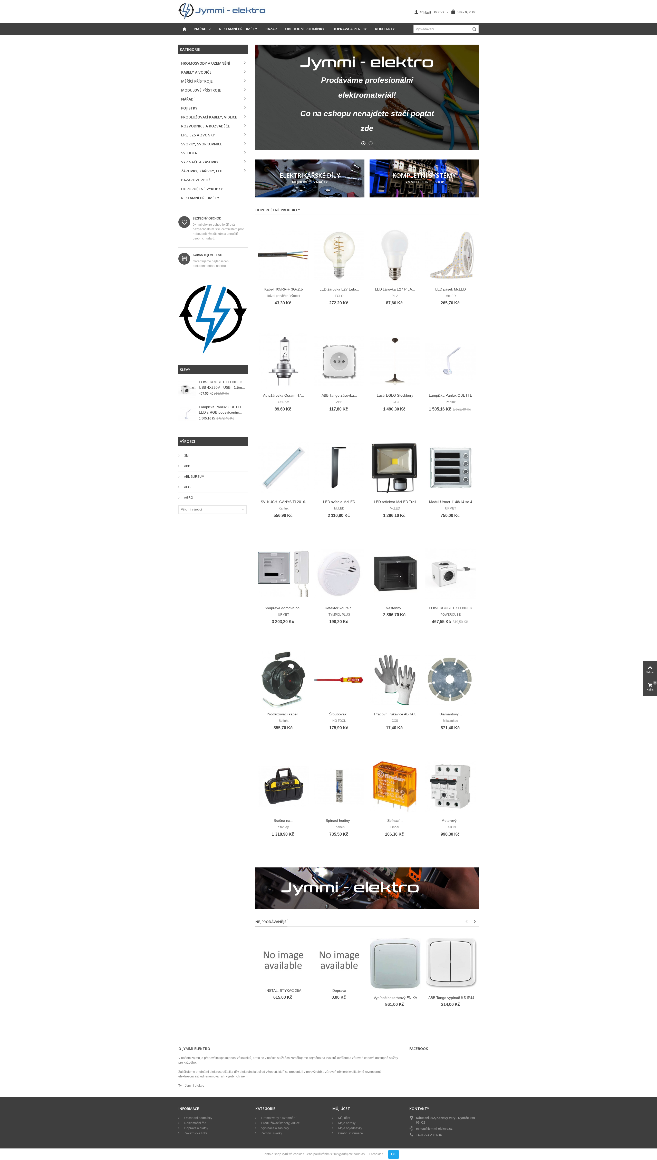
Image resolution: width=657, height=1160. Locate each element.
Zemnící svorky (271, 1133)
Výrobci (187, 441)
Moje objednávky (349, 1128)
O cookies (376, 1154)
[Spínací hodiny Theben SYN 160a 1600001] (339, 786)
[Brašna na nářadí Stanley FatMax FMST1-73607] (283, 786)
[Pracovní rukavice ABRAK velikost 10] (395, 680)
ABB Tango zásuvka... (339, 395)
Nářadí (201, 28)
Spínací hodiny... (339, 820)
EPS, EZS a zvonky (198, 135)
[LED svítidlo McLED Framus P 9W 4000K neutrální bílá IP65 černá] (339, 468)
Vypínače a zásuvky (199, 161)
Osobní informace (350, 1133)
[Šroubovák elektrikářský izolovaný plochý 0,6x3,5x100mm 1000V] (339, 680)
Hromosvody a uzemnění (205, 63)
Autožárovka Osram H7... (283, 395)
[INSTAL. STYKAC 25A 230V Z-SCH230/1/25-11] (283, 960)
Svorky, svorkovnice (201, 144)
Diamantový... (450, 714)
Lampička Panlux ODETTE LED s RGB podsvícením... (220, 409)
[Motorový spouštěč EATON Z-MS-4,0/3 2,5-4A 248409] (450, 786)
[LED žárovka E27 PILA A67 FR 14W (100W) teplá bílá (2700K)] (395, 255)
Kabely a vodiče (196, 72)
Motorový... (450, 820)
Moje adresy (346, 1123)
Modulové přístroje (201, 90)
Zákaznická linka (195, 1133)
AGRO (188, 497)
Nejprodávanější (271, 921)
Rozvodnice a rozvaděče (205, 126)
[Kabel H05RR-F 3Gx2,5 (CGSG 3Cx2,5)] (283, 255)
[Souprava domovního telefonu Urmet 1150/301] (283, 574)
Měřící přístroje (197, 81)
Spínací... (395, 820)
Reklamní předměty (238, 28)
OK (393, 1154)
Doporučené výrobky (202, 188)
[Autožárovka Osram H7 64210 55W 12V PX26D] (283, 361)
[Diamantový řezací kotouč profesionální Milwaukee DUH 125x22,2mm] (450, 680)
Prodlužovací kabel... (284, 714)
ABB (186, 466)
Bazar (271, 28)
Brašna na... (283, 820)
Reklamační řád (194, 1123)
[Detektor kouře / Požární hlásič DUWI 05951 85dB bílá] (339, 574)
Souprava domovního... (284, 608)
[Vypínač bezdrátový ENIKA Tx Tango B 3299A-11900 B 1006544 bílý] (395, 964)
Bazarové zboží (196, 179)
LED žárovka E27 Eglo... (339, 289)
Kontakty (385, 28)
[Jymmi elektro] (222, 11)
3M (186, 455)
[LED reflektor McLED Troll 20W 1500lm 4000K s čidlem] (395, 468)
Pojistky (189, 108)
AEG (186, 487)
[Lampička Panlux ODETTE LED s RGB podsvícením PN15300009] (187, 414)
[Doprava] (339, 960)
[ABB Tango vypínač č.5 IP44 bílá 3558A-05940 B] (451, 964)
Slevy (185, 369)
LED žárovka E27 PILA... (395, 289)
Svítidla (189, 153)
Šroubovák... (339, 714)
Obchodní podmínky (304, 28)
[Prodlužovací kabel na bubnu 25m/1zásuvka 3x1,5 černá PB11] (283, 680)
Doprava (339, 990)
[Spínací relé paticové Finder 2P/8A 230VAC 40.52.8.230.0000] (395, 786)
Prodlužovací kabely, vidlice (209, 117)
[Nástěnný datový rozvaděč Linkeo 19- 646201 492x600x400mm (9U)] (395, 574)
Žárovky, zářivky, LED (202, 170)
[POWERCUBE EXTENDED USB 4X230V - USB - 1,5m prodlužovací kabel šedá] (187, 389)
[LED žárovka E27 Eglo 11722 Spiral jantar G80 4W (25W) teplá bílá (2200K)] (339, 255)
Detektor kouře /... (339, 608)
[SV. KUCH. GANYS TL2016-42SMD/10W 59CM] (283, 468)
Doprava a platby (350, 28)
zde (367, 128)
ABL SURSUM (193, 476)
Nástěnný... (395, 608)
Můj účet (343, 1118)
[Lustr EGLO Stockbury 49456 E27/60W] (395, 361)
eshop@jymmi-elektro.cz (434, 1129)
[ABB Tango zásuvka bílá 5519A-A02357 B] (339, 361)
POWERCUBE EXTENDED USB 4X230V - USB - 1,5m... (222, 384)
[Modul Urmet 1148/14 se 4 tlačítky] (450, 468)
